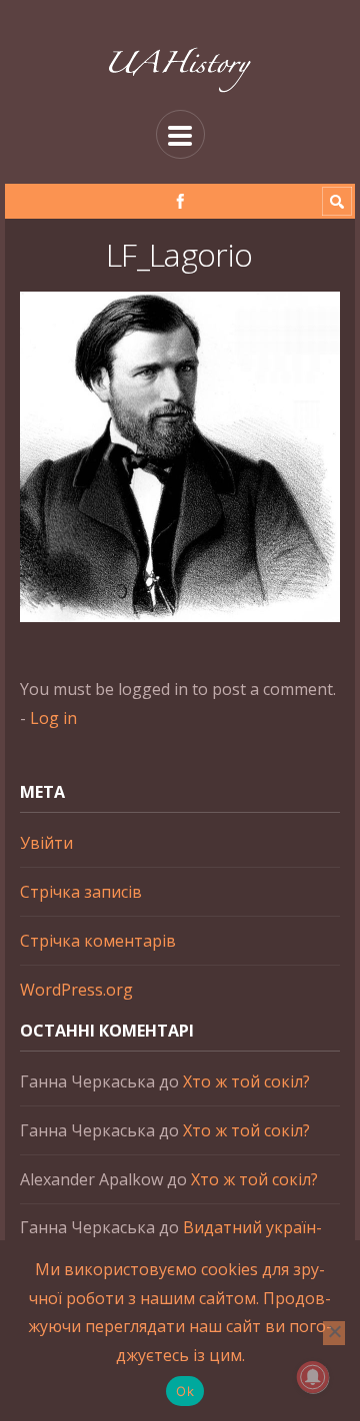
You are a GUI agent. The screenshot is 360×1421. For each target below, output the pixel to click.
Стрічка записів (81, 892)
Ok (185, 1391)
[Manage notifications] (313, 1377)
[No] (334, 1333)
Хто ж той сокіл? (246, 1081)
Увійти (46, 843)
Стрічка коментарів (98, 941)
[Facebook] (180, 201)
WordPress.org (76, 990)
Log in (53, 718)
